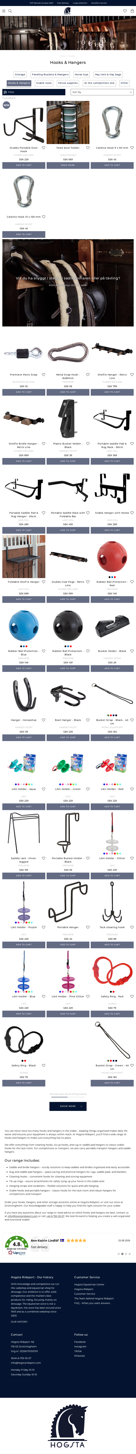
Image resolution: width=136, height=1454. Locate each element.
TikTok (78, 1351)
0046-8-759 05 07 (21, 1358)
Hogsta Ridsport (83, 1289)
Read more (68, 165)
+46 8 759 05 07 (55, 1216)
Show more (68, 1106)
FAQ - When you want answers (92, 1303)
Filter (11, 92)
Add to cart (24, 165)
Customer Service (84, 1293)
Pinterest (79, 1355)
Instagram (80, 1346)
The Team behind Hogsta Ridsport (94, 1298)
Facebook (80, 1341)
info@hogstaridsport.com (23, 1216)
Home (63, 56)
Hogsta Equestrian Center (89, 1284)
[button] (102, 92)
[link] (68, 1245)
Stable (72, 56)
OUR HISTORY (19, 1321)
